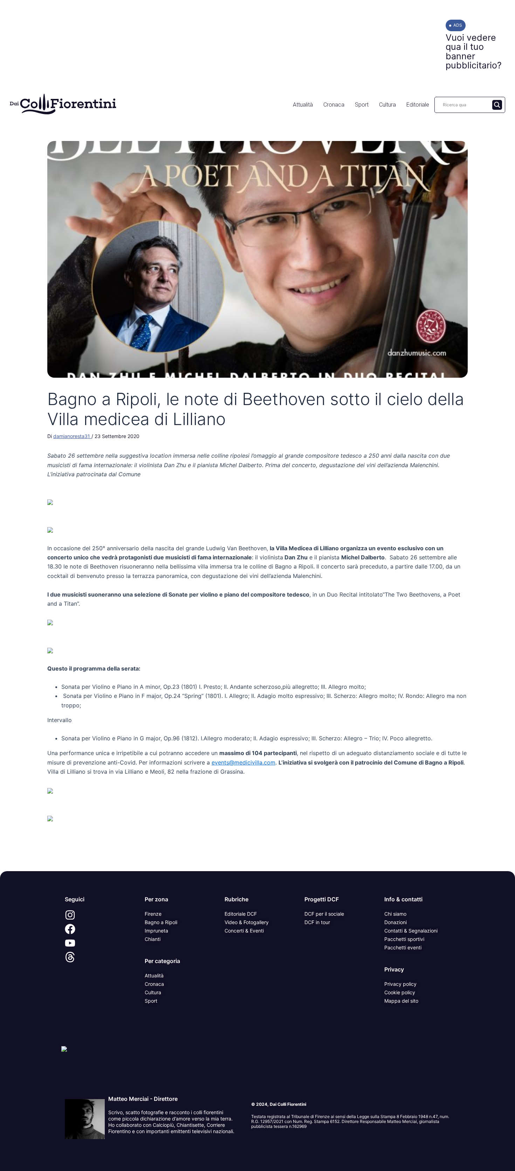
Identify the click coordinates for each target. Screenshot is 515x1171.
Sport (362, 104)
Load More (257, 854)
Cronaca (333, 104)
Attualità (303, 104)
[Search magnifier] (497, 105)
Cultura (387, 104)
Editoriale (417, 104)
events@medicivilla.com (243, 762)
